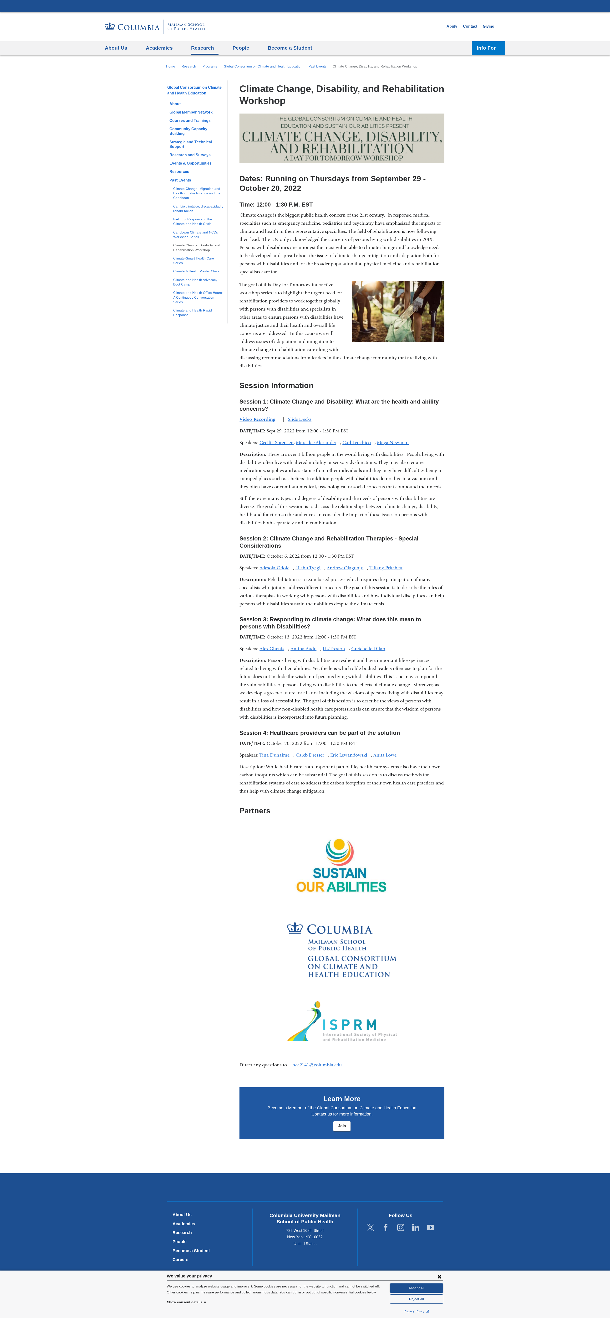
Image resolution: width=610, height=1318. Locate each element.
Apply (452, 26)
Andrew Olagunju (347, 568)
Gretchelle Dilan (370, 648)
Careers (180, 1259)
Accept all (416, 1288)
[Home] (155, 27)
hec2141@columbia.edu (317, 1065)
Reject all (416, 1299)
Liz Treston (336, 648)
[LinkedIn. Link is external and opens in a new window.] (416, 1227)
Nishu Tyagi (309, 568)
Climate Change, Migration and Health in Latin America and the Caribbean (196, 193)
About (175, 104)
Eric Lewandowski (350, 755)
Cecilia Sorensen (276, 442)
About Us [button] (116, 48)
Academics (184, 1223)
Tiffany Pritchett (388, 568)
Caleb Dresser (312, 755)
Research (189, 66)
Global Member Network (191, 112)
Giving (488, 26)
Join (342, 1126)
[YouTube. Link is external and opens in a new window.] (431, 1227)
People (180, 1241)
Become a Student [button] (290, 48)
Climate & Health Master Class (196, 271)
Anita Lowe (386, 755)
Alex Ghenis (273, 648)
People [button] (241, 48)
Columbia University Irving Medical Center (305, 5)
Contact (470, 26)
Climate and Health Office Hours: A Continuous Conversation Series (198, 297)
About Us (182, 1214)
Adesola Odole (276, 568)
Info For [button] (486, 48)
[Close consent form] (439, 1276)
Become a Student (191, 1250)
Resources (179, 172)
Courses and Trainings (190, 121)
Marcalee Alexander (318, 442)
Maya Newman (394, 442)
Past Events (317, 66)
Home (170, 66)
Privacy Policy (414, 1311)
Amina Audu (305, 648)
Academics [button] (159, 48)
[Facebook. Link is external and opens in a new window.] (386, 1227)
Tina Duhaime (276, 755)
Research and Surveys (190, 155)
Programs (210, 66)
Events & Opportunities (190, 163)
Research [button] (202, 48)
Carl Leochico (358, 442)
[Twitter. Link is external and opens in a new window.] (371, 1227)
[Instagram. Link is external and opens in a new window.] (401, 1227)
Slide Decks (301, 419)
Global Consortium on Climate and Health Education (263, 66)
